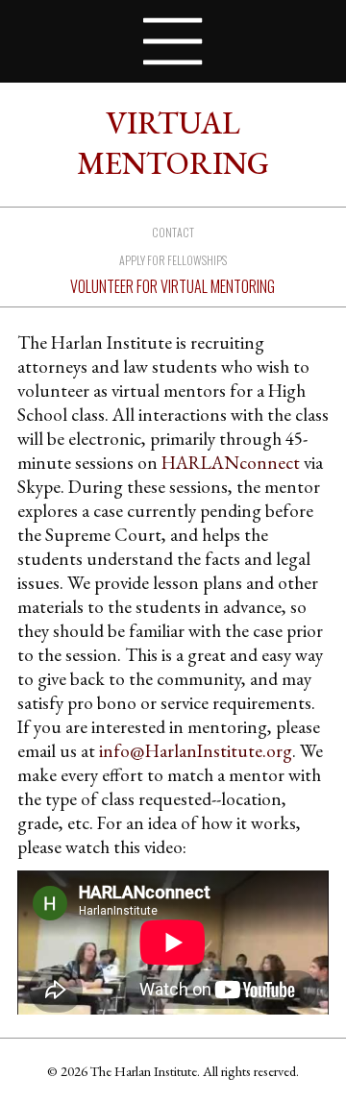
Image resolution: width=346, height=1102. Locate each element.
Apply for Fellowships (173, 260)
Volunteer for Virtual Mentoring (172, 286)
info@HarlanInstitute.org (195, 751)
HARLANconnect (230, 463)
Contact (173, 232)
